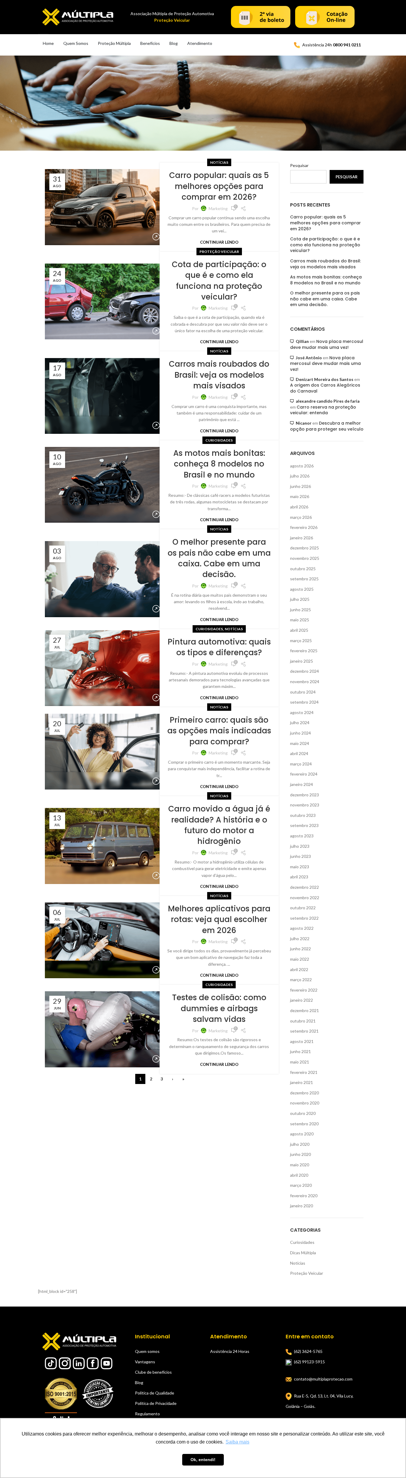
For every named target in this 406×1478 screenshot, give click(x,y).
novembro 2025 (304, 558)
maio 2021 (299, 1061)
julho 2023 (299, 846)
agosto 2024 (302, 712)
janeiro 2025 (301, 661)
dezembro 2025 (304, 547)
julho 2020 (299, 1144)
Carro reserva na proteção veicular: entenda (323, 410)
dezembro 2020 (304, 1092)
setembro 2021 (304, 1030)
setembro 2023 (304, 825)
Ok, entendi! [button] (203, 1459)
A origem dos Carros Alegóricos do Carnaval (325, 388)
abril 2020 (299, 1175)
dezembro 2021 (304, 1010)
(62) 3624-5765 (308, 1351)
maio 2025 (299, 619)
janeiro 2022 (301, 1000)
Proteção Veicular (219, 251)
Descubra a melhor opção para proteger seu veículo (326, 426)
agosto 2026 (302, 465)
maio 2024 (299, 743)
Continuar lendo (219, 242)
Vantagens (145, 1361)
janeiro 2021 (301, 1082)
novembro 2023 (304, 804)
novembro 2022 (304, 897)
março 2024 (301, 763)
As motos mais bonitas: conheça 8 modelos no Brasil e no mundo (219, 464)
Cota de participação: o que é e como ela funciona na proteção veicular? (219, 280)
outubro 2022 (303, 907)
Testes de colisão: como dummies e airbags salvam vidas (219, 1008)
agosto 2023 (302, 835)
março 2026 (301, 517)
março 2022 (301, 979)
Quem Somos (75, 43)
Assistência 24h (331, 44)
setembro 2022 (304, 918)
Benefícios (150, 43)
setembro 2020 (304, 1123)
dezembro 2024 (304, 671)
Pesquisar (299, 165)
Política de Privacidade (156, 1403)
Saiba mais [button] (237, 1441)
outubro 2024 (303, 691)
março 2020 (301, 1185)
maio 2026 (299, 496)
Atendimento (199, 43)
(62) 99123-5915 (309, 1361)
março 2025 (301, 640)
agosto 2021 (302, 1041)
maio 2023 (299, 866)
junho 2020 (300, 1154)
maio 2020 (299, 1164)
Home (48, 43)
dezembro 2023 (304, 794)
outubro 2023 (303, 815)
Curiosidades (219, 440)
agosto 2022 (302, 928)
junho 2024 (300, 732)
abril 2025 (299, 630)
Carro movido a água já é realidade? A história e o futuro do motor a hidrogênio (219, 825)
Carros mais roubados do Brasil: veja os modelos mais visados (219, 375)
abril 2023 (299, 876)
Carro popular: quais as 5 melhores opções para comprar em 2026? (219, 186)
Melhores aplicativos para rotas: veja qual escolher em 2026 (219, 919)
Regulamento (147, 1413)
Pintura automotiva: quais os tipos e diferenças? (219, 647)
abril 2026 (299, 506)
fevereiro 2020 (303, 1195)
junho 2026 (300, 486)
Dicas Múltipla (303, 1252)
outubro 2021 (303, 1020)
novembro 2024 (304, 681)
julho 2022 (299, 938)
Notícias (219, 162)
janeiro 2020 (301, 1205)
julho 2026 (299, 475)
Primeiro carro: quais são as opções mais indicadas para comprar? (219, 731)
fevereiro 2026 (303, 527)
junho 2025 (300, 609)
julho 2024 (299, 722)
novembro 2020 (304, 1102)
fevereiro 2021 (303, 1072)
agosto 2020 (302, 1133)
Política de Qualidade (154, 1392)
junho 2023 (300, 856)
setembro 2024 (304, 702)
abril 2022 (299, 969)
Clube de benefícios (153, 1372)
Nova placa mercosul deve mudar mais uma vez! (326, 344)
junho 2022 (300, 948)
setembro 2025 (304, 578)
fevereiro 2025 (303, 650)
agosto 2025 (302, 589)
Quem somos (147, 1351)
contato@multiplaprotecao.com (323, 1378)
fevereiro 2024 (303, 773)
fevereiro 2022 (303, 989)
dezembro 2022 (304, 887)
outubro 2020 (303, 1113)
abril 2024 (299, 753)
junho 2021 (300, 1051)
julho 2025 (299, 599)
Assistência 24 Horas (229, 1351)
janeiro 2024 (301, 784)
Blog (173, 43)
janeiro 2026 (301, 537)
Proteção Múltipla (114, 43)
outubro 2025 (303, 568)
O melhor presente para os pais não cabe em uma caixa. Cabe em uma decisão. (219, 558)
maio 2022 (299, 959)
